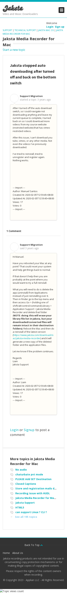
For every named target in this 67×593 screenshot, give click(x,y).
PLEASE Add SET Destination (33, 479)
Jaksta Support (25, 502)
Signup (29, 430)
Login (14, 430)
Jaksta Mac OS (46, 30)
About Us (17, 553)
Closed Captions (25, 483)
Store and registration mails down (37, 488)
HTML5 (19, 507)
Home (6, 553)
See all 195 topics (26, 516)
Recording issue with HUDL (32, 493)
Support (8, 30)
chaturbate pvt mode (29, 474)
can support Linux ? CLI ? (31, 512)
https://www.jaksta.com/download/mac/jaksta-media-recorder (33, 336)
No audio (21, 469)
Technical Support (25, 30)
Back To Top (32, 545)
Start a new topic (14, 50)
